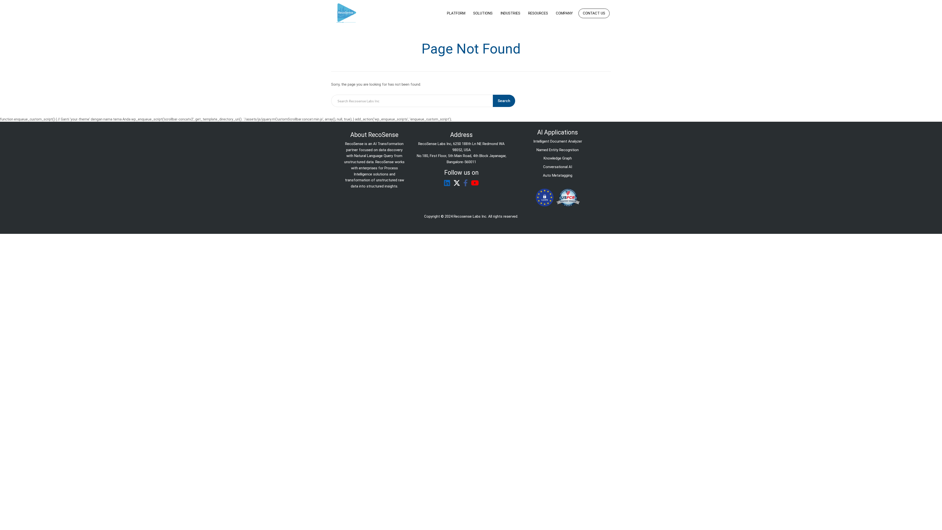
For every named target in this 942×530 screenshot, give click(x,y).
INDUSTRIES (510, 13)
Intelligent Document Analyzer (557, 141)
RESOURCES (538, 13)
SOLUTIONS (483, 13)
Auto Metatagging (557, 175)
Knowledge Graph (558, 158)
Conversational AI (557, 167)
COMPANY (564, 13)
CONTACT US (594, 13)
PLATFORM (456, 13)
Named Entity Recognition (557, 150)
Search (504, 101)
